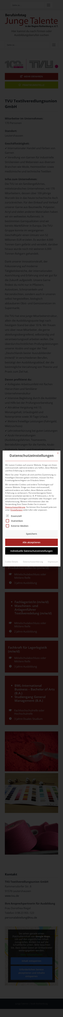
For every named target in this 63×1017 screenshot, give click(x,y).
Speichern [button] (31, 533)
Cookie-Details (11, 561)
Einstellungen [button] (16, 509)
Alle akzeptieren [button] (31, 542)
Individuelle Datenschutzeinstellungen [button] (31, 550)
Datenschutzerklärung (15, 507)
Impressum (53, 561)
